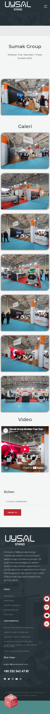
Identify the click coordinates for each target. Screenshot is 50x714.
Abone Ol (12, 512)
